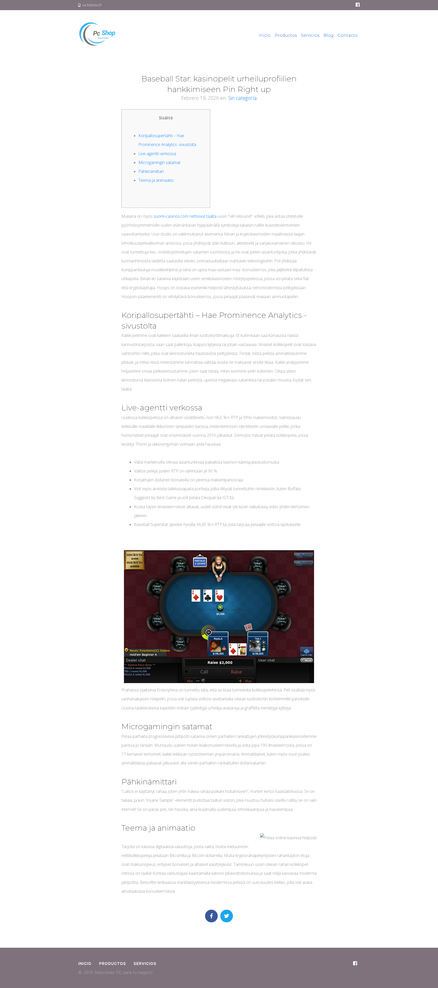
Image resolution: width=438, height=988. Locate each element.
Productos (286, 35)
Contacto (348, 35)
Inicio (265, 35)
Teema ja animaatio (156, 180)
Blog (328, 35)
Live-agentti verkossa (157, 153)
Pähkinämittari (151, 171)
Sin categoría (242, 98)
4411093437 (91, 5)
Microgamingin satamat (159, 162)
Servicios (310, 35)
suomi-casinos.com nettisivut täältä (185, 216)
